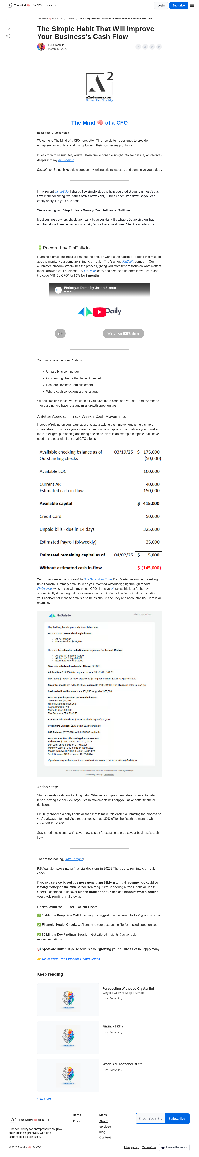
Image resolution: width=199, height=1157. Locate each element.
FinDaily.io (44, 588)
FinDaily (128, 261)
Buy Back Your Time (98, 579)
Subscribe (179, 5)
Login (161, 5)
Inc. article (62, 191)
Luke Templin (56, 44)
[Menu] (192, 5)
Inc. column (66, 160)
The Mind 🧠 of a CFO (49, 18)
